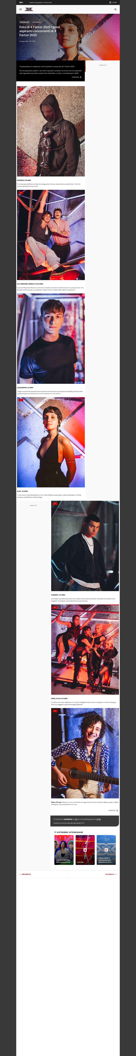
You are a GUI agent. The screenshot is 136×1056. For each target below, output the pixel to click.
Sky (76, 819)
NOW (98, 819)
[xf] (29, 9)
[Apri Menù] (21, 9)
